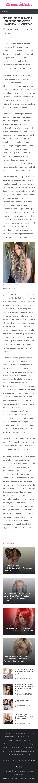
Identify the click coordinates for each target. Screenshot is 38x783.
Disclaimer (32, 778)
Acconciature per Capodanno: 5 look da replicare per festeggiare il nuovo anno (18, 568)
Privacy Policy (23, 778)
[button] (35, 11)
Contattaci (31, 760)
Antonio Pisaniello (14, 29)
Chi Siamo (6, 778)
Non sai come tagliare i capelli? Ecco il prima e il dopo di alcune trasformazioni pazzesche (17, 658)
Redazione (14, 778)
